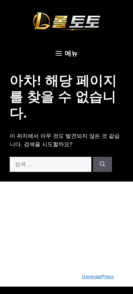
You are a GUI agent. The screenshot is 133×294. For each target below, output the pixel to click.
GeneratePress (98, 276)
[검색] (102, 164)
